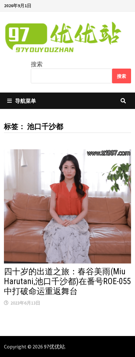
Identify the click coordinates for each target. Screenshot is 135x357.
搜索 (37, 64)
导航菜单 (25, 100)
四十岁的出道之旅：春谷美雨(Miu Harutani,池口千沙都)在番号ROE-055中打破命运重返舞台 (67, 281)
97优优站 (54, 346)
